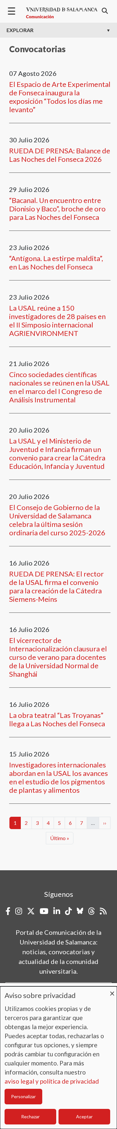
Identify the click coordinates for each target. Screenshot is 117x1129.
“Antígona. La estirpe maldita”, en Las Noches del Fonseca (56, 262)
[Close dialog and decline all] (112, 990)
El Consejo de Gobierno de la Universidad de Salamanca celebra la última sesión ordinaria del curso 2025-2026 (57, 520)
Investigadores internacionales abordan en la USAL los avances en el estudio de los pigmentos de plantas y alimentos (58, 777)
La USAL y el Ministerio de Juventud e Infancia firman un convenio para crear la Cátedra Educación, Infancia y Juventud (57, 453)
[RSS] (103, 911)
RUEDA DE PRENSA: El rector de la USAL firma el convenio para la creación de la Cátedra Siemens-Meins (56, 586)
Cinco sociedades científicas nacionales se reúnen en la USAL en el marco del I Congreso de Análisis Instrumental (59, 387)
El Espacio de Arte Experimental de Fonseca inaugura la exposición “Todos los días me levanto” (59, 97)
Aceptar (84, 1116)
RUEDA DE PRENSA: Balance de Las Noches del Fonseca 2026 (59, 154)
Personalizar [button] (23, 1096)
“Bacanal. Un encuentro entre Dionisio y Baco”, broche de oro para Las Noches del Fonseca (57, 208)
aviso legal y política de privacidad (52, 1081)
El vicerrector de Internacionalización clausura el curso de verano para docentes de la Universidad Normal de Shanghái (58, 657)
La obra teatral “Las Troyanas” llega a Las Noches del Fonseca (57, 719)
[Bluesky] (80, 911)
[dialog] (58, 1057)
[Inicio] (62, 12)
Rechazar (30, 1116)
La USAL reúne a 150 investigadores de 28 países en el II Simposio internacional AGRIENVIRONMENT (57, 320)
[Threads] (91, 911)
